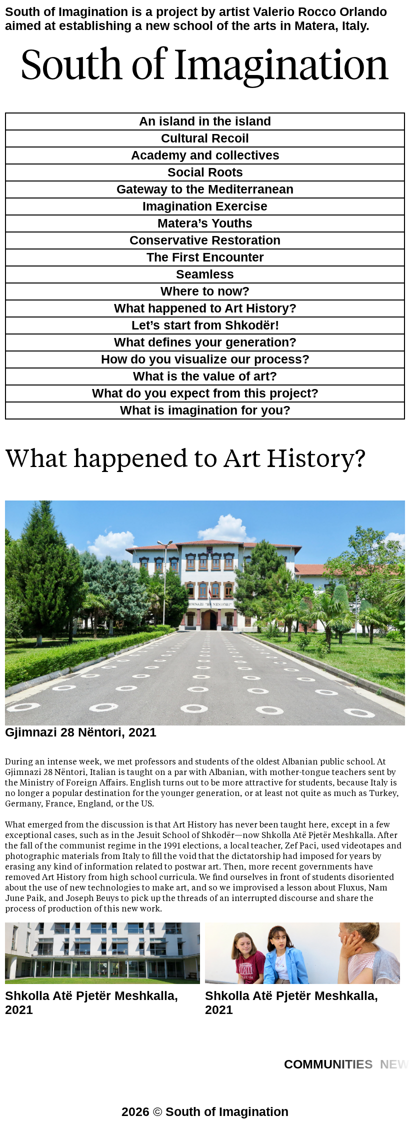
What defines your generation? (205, 342)
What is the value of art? (205, 376)
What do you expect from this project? (205, 393)
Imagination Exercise (205, 206)
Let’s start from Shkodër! (205, 325)
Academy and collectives (205, 155)
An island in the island (205, 121)
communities (328, 1064)
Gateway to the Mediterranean (205, 189)
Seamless (205, 274)
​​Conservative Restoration (205, 240)
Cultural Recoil (205, 138)
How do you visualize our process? (205, 359)
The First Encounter (205, 257)
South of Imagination (205, 67)
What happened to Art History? (205, 308)
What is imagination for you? (205, 410)
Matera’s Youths (205, 223)
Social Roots (205, 172)
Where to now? (205, 291)
